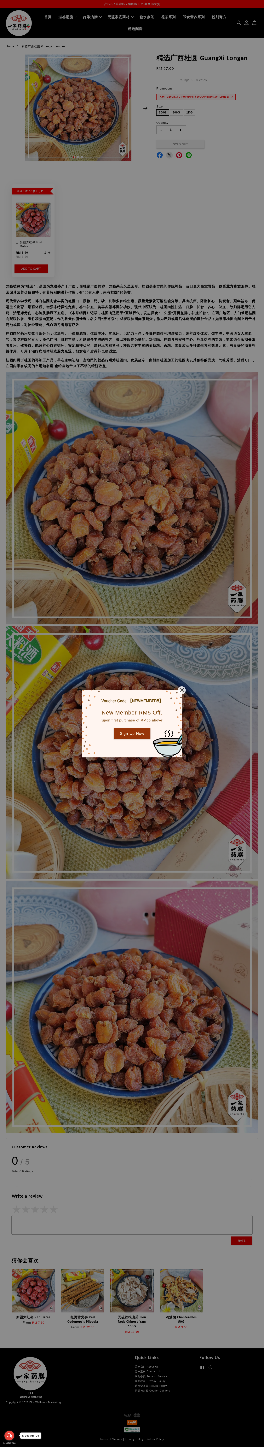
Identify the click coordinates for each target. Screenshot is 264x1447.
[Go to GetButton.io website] (9, 1443)
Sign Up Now (132, 733)
